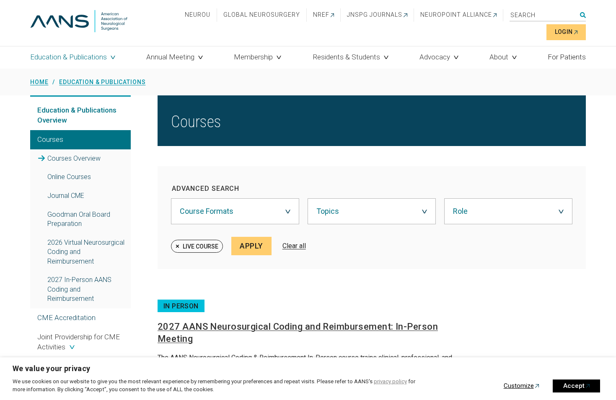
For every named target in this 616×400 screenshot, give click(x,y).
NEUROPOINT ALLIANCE (456, 14)
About (498, 57)
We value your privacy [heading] (52, 368)
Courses (74, 158)
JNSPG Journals (374, 14)
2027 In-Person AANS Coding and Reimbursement (79, 289)
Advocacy (434, 57)
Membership (253, 57)
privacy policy (390, 381)
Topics (327, 211)
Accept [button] (574, 386)
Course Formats (206, 211)
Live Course (200, 246)
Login (564, 31)
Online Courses (69, 177)
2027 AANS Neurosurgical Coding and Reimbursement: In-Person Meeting (298, 332)
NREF (321, 14)
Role (460, 211)
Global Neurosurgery (261, 14)
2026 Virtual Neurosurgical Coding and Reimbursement (85, 251)
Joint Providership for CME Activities (78, 342)
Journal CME (65, 196)
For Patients (567, 57)
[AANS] (78, 22)
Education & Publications (68, 57)
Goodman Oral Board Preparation (78, 219)
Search (583, 15)
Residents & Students (346, 57)
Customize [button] (519, 386)
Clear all (294, 246)
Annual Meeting (170, 57)
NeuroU (197, 14)
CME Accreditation (66, 317)
